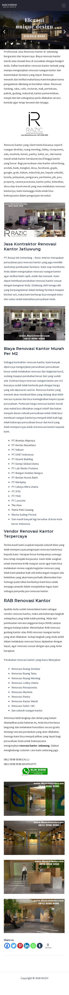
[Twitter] (13, 946)
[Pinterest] (20, 946)
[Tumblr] (40, 946)
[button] (64, 5)
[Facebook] (7, 946)
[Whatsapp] (33, 946)
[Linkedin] (27, 946)
